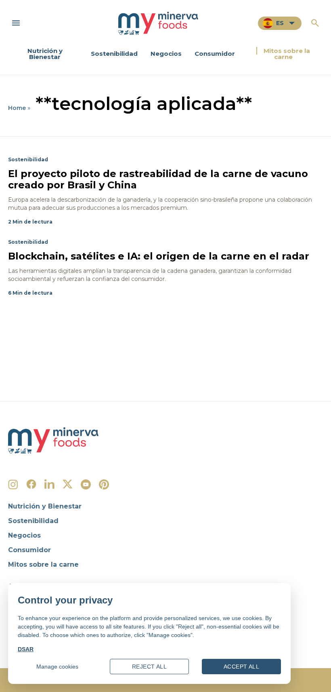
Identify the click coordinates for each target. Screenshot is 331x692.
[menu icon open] (16, 23)
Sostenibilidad (114, 53)
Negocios (166, 53)
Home (17, 108)
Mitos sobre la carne (287, 54)
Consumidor (215, 53)
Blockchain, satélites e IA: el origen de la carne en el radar (158, 256)
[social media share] (13, 484)
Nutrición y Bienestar (45, 54)
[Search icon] (315, 23)
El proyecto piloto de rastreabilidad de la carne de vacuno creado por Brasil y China (158, 179)
